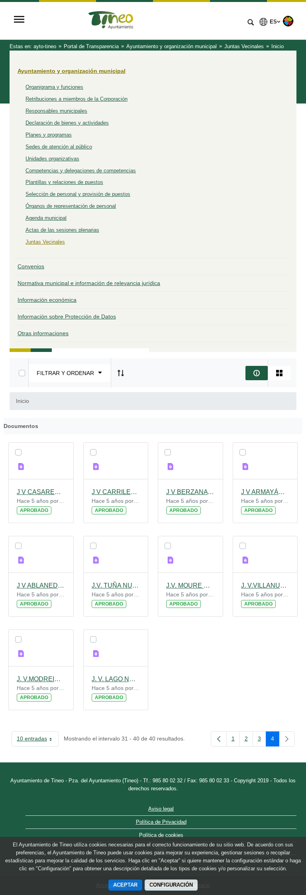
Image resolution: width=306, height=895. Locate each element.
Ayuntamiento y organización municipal (72, 71)
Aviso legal (161, 809)
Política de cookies (161, 835)
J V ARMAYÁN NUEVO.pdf (265, 492)
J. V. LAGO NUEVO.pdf (116, 679)
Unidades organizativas (52, 159)
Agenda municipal (46, 218)
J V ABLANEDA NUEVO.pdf (41, 585)
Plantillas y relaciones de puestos (64, 182)
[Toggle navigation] (19, 20)
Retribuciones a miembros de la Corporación (77, 99)
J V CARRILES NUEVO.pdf (116, 492)
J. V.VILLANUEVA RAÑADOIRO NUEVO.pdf (265, 585)
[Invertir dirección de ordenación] (120, 373)
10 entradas (38, 740)
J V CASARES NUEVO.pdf (41, 492)
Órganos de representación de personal (71, 206)
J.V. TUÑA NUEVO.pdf (116, 585)
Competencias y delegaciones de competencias (81, 171)
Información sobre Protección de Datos (67, 316)
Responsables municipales (56, 111)
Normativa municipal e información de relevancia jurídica (89, 283)
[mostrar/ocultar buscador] (250, 23)
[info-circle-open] (256, 373)
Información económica (47, 300)
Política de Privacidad (161, 822)
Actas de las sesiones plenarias (62, 230)
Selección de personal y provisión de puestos (78, 194)
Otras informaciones (43, 333)
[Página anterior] (219, 738)
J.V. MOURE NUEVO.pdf (190, 585)
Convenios (31, 266)
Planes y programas (49, 135)
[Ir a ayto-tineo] (135, 20)
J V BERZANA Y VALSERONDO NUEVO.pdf (190, 492)
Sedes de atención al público (59, 147)
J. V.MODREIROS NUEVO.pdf (41, 679)
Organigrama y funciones (54, 87)
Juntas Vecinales (45, 242)
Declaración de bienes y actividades (67, 123)
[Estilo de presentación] (279, 373)
